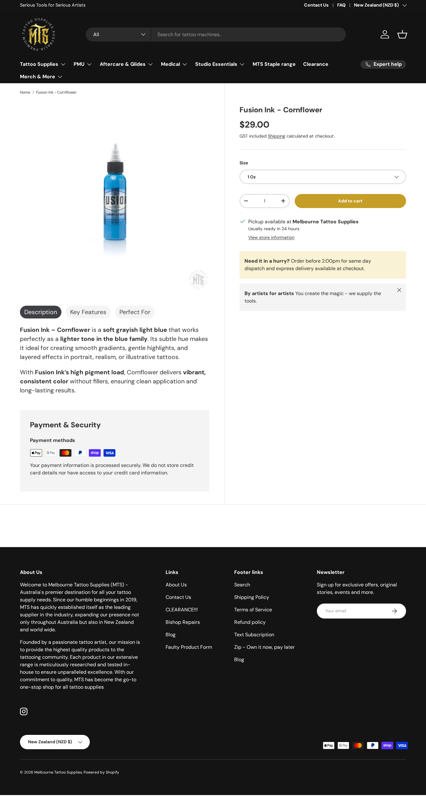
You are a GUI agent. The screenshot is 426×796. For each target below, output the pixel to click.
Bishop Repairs (183, 622)
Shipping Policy (251, 597)
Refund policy (250, 622)
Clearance (315, 64)
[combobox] (216, 34)
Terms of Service (253, 609)
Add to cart (350, 201)
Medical (170, 64)
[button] (402, 34)
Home (25, 92)
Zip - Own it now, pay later (264, 647)
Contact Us (316, 5)
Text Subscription (254, 634)
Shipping (276, 136)
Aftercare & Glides (123, 64)
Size (244, 163)
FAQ (341, 5)
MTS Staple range (274, 64)
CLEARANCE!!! (182, 609)
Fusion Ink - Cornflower (56, 92)
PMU (79, 64)
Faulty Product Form (189, 647)
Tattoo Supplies (39, 64)
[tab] (40, 312)
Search (242, 584)
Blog (171, 634)
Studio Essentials (216, 64)
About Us (176, 584)
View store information (271, 237)
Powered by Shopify (101, 772)
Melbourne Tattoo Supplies (58, 772)
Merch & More (37, 76)
